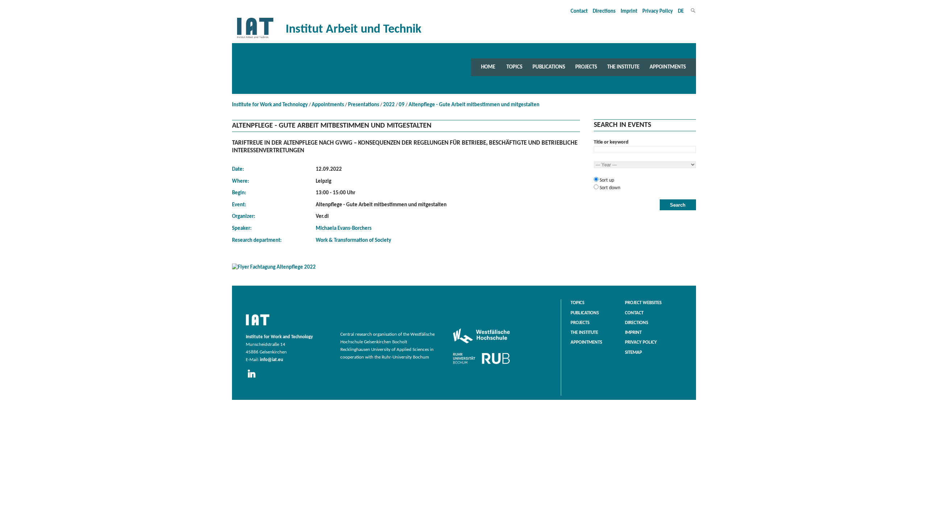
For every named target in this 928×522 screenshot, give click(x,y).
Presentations (363, 105)
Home (488, 67)
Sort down (609, 188)
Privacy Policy (657, 11)
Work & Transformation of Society (353, 240)
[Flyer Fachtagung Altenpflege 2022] (406, 269)
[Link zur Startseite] (255, 38)
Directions (604, 11)
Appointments (668, 67)
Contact (579, 11)
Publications (549, 67)
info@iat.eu (271, 360)
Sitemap (633, 353)
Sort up (606, 180)
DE (681, 11)
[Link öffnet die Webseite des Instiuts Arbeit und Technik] (257, 326)
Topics (514, 67)
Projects (586, 67)
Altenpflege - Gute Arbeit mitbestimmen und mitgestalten (474, 105)
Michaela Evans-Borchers (344, 228)
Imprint (629, 11)
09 (402, 105)
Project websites (643, 303)
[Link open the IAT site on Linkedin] (254, 378)
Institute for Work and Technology (270, 105)
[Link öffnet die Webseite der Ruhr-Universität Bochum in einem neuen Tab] (481, 364)
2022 (389, 105)
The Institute (623, 67)
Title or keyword (611, 142)
